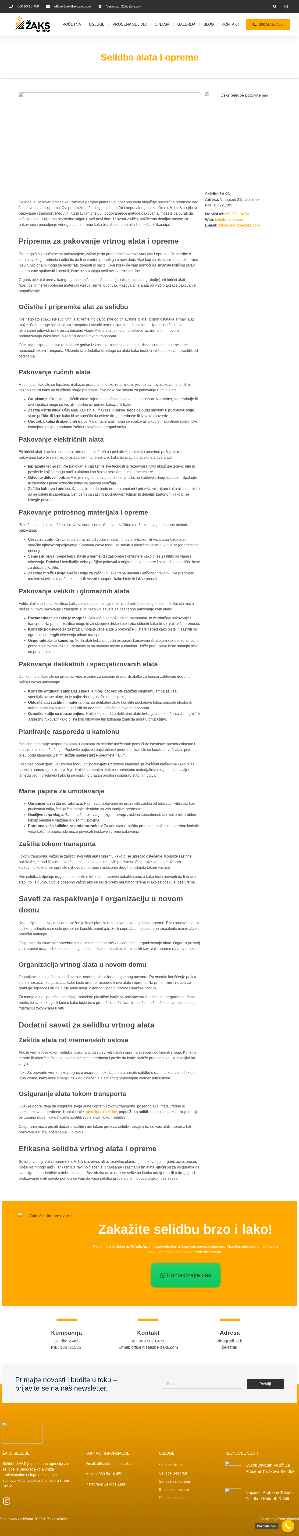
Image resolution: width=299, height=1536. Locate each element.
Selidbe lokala (171, 1498)
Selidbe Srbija (170, 1465)
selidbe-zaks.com (229, 220)
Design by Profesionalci (279, 1519)
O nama (162, 24)
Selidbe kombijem (174, 1490)
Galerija (186, 24)
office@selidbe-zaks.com (239, 225)
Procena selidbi (130, 24)
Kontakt (230, 24)
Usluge (97, 24)
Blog (208, 24)
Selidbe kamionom (174, 1481)
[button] (275, 6)
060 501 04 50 (237, 214)
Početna (72, 24)
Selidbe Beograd (173, 1473)
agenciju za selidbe (101, 1112)
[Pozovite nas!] (287, 1526)
